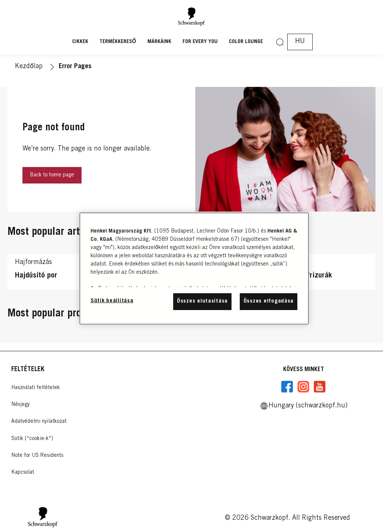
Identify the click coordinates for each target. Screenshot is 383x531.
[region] (194, 268)
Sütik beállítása (112, 301)
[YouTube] (319, 387)
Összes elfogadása (268, 301)
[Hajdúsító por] (66, 273)
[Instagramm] (303, 387)
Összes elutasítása (202, 301)
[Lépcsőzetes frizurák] (317, 273)
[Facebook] (287, 387)
